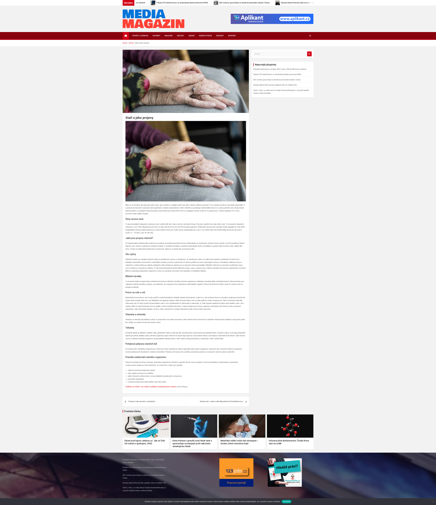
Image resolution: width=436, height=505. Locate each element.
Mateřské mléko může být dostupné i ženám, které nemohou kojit (239, 442)
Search (309, 53)
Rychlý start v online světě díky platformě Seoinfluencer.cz (221, 401)
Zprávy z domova (140, 36)
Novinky (156, 36)
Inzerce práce (205, 36)
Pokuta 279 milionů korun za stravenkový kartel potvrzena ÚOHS (277, 74)
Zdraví (191, 36)
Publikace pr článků (132, 387)
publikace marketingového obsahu (163, 387)
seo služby (145, 387)
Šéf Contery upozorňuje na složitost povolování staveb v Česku (277, 80)
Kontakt (232, 36)
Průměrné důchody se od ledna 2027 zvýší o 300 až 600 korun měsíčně (279, 69)
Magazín (168, 36)
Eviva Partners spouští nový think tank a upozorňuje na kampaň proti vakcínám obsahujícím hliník (192, 443)
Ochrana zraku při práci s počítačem (141, 401)
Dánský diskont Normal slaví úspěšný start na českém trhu (275, 85)
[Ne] (433, 501)
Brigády (220, 36)
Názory (180, 36)
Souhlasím (286, 501)
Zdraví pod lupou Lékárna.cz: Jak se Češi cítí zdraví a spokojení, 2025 (144, 442)
